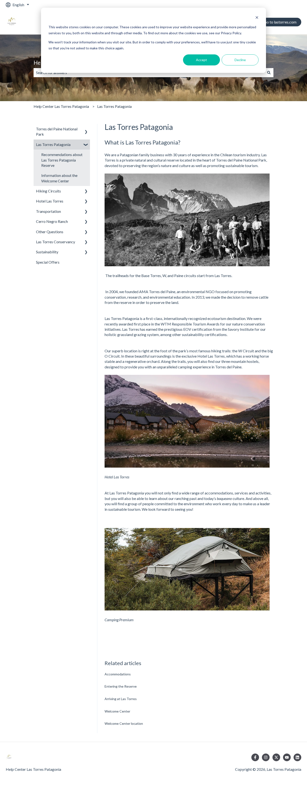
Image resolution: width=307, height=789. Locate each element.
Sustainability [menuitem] (47, 251)
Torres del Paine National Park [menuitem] (56, 131)
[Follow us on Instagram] (266, 757)
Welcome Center (117, 711)
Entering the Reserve (121, 686)
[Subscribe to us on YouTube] (287, 757)
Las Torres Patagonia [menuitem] (53, 144)
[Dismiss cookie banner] (257, 18)
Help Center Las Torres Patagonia (61, 106)
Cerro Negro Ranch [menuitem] (52, 221)
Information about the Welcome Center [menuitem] (59, 178)
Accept (201, 60)
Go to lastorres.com (280, 22)
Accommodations (118, 674)
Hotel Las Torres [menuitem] (49, 201)
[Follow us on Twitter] (276, 757)
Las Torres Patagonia (114, 106)
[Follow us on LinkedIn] (297, 757)
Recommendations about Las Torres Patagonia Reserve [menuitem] (62, 160)
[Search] (268, 72)
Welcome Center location (124, 723)
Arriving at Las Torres (121, 699)
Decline (240, 60)
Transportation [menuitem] (48, 211)
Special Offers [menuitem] (47, 262)
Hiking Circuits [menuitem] (48, 191)
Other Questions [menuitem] (49, 231)
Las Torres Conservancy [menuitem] (55, 241)
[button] (86, 129)
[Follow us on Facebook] (255, 757)
